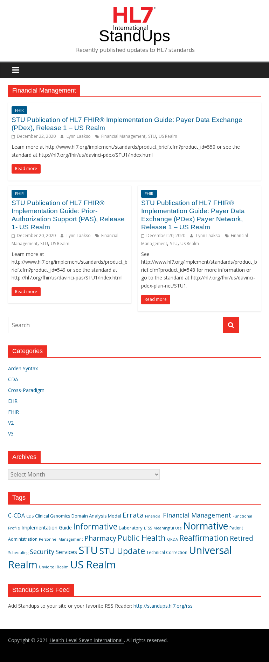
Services (66, 552)
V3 (11, 433)
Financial (153, 516)
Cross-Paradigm (26, 390)
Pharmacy (100, 538)
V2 (11, 422)
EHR (13, 401)
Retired (241, 538)
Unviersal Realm (54, 567)
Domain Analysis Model (96, 516)
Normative (205, 526)
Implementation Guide (46, 527)
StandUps (134, 36)
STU (152, 136)
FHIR (19, 110)
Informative (95, 526)
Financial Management (123, 136)
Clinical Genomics (52, 516)
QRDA (172, 539)
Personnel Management (61, 539)
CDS (30, 516)
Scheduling (18, 552)
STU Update (122, 550)
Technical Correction (166, 552)
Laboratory (131, 528)
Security (42, 551)
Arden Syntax (23, 368)
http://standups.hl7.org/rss (163, 605)
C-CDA (16, 515)
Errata (133, 515)
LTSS (148, 528)
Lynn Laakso (79, 136)
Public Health (142, 538)
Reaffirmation (203, 538)
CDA (13, 379)
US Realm (168, 136)
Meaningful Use (167, 528)
